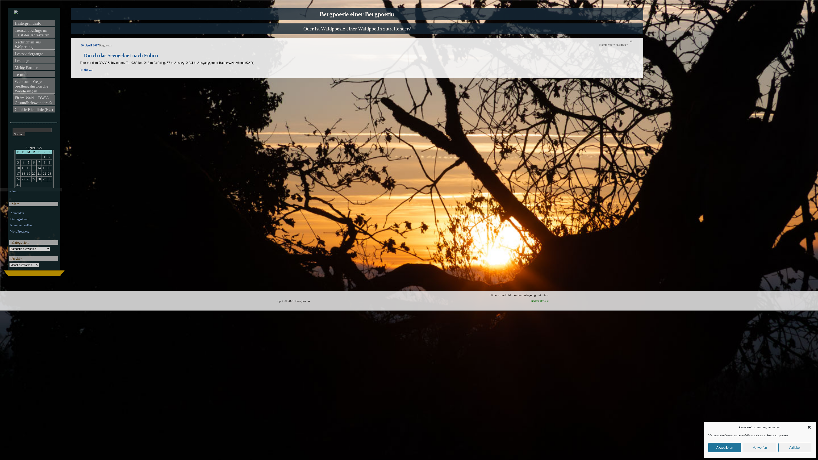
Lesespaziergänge (29, 54)
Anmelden (17, 213)
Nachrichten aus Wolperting (28, 44)
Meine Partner (26, 67)
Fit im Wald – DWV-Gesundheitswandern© (33, 100)
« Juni (13, 191)
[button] (809, 427)
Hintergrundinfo (28, 23)
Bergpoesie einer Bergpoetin (357, 14)
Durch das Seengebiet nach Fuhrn (121, 55)
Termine (21, 74)
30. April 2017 (90, 45)
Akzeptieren (724, 447)
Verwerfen (760, 447)
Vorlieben (795, 447)
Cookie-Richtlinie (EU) (34, 109)
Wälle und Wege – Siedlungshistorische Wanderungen (32, 86)
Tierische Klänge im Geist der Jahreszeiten (32, 32)
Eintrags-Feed (19, 219)
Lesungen (23, 60)
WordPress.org (20, 231)
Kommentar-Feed (21, 225)
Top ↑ (280, 301)
